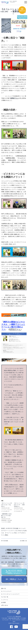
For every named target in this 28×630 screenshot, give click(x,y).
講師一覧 (3, 588)
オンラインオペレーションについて (10, 594)
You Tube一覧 (4, 597)
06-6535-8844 (14, 571)
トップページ (4, 599)
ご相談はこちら (15, 579)
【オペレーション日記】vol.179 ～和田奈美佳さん (19, 505)
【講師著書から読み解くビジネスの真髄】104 (6, 515)
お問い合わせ (4, 605)
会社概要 (3, 602)
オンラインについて (6, 591)
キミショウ (22, 528)
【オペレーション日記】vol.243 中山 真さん (6, 505)
